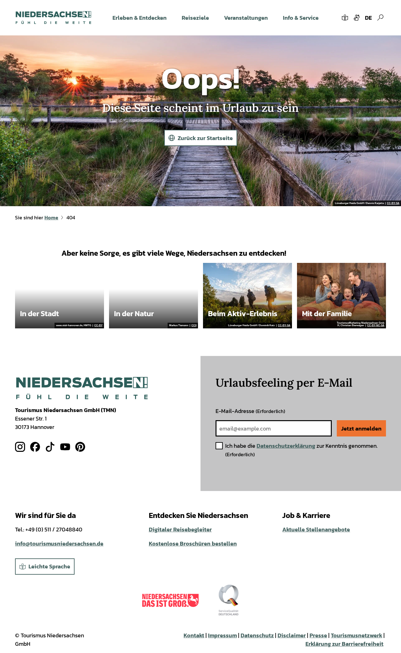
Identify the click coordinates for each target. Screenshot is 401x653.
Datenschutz (257, 635)
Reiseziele (195, 17)
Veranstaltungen (246, 17)
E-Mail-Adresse (250, 411)
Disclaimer (292, 635)
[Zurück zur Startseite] (53, 17)
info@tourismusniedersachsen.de (59, 543)
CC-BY (98, 325)
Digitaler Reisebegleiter (180, 529)
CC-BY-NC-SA (375, 325)
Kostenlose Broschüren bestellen (193, 543)
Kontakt (194, 635)
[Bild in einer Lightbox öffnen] (82, 388)
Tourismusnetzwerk (356, 635)
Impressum (222, 635)
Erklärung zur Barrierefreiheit (344, 644)
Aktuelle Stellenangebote (316, 529)
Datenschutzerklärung (286, 445)
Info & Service (301, 17)
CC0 (193, 325)
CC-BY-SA (393, 203)
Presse (318, 635)
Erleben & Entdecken (139, 17)
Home (51, 217)
